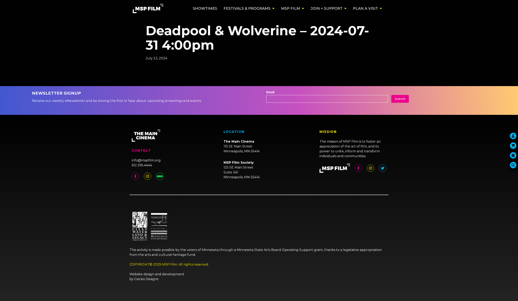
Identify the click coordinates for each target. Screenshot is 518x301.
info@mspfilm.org (146, 160)
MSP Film (290, 8)
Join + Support (327, 8)
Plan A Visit (365, 8)
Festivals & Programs (247, 8)
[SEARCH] (513, 165)
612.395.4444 (142, 165)
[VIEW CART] (513, 145)
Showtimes (205, 8)
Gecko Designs (146, 279)
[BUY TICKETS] (513, 155)
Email (270, 92)
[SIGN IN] (513, 136)
